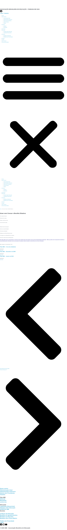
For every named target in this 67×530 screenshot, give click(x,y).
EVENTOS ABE (4, 509)
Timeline (2, 494)
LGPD (2, 522)
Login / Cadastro (4, 13)
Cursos (3, 39)
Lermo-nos (3, 28)
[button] (33, 111)
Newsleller (5, 27)
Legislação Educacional (7, 32)
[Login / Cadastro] (1, 11)
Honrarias (3, 34)
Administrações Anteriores (8, 19)
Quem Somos (4, 16)
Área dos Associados (5, 42)
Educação (3, 193)
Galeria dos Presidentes (7, 20)
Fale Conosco (4, 204)
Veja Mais (1, 250)
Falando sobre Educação (7, 508)
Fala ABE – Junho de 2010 (7, 256)
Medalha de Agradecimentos (8, 515)
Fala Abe (3, 24)
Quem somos (4, 488)
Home (3, 15)
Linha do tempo (6, 185)
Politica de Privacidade (7, 521)
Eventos (3, 38)
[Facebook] (1, 524)
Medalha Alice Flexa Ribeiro (8, 200)
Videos (5, 23)
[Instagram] (3, 524)
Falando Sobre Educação (8, 31)
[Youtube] (6, 524)
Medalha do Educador (7, 35)
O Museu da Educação (7, 513)
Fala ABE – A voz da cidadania (8, 246)
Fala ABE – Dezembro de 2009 (7, 251)
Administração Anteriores (8, 491)
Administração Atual (7, 18)
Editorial (5, 189)
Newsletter (3, 500)
